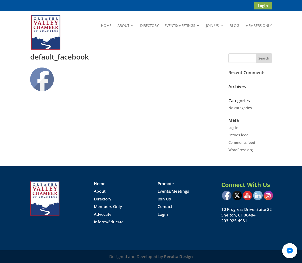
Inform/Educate (109, 222)
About (123, 26)
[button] (289, 250)
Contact (165, 206)
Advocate (103, 214)
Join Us (212, 26)
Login (263, 5)
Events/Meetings (180, 26)
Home (106, 26)
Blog (234, 26)
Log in (233, 127)
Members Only (258, 26)
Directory (149, 26)
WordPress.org (240, 149)
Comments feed (241, 142)
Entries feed (238, 134)
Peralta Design (178, 256)
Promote (166, 183)
